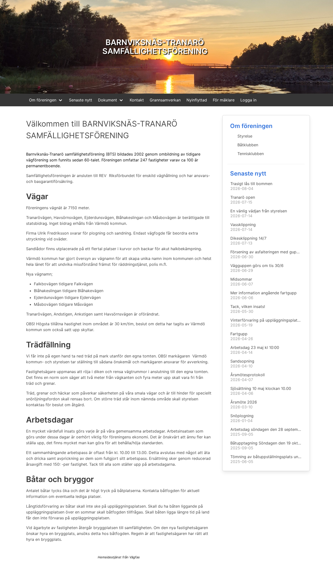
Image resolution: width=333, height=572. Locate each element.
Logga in (248, 100)
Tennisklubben (250, 153)
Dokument (107, 100)
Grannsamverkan (165, 100)
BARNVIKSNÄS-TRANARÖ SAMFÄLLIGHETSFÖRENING (154, 47)
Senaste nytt (80, 100)
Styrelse (244, 136)
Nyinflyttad (196, 100)
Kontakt (137, 100)
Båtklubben (247, 144)
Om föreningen (42, 100)
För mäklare (224, 100)
